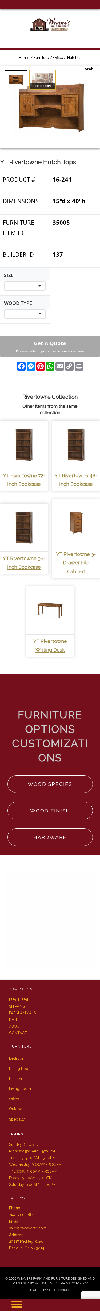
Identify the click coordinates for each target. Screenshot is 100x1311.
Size (9, 275)
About (15, 1026)
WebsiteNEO (46, 1283)
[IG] (13, 4)
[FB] (4, 4)
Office (14, 1099)
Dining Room (20, 1068)
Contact (18, 1033)
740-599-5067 (21, 1214)
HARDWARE (50, 837)
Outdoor (16, 1109)
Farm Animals (22, 1013)
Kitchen (15, 1078)
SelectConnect (59, 1290)
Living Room (20, 1089)
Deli (13, 1020)
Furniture (19, 999)
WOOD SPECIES (50, 784)
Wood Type (18, 303)
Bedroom (17, 1058)
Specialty (17, 1119)
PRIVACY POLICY (74, 1283)
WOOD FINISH (50, 811)
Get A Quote (50, 346)
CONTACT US (50, 950)
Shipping (17, 1006)
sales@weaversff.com (27, 1228)
